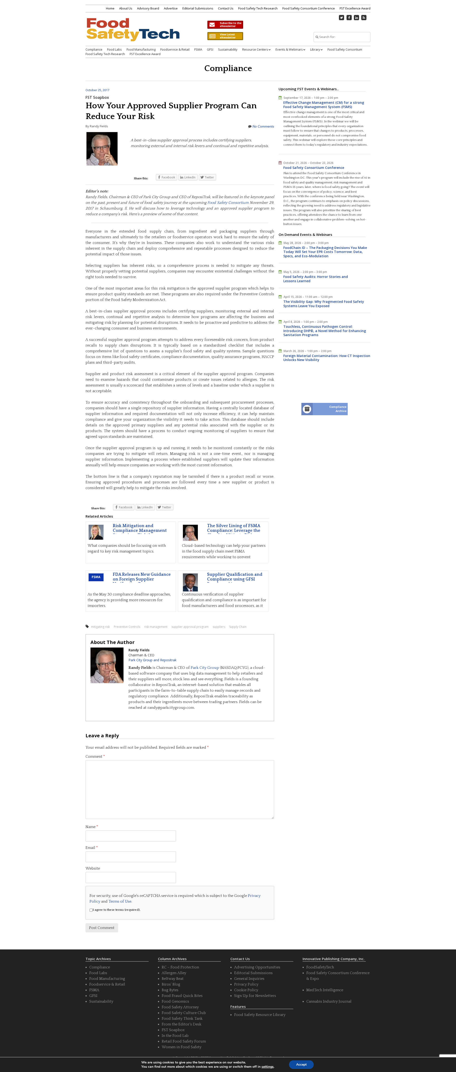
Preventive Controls (127, 627)
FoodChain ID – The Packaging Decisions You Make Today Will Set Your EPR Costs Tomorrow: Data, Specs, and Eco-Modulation (325, 251)
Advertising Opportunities (257, 967)
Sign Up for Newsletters (255, 996)
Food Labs (114, 49)
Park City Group (205, 668)
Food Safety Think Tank (182, 1018)
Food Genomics (175, 1001)
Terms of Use (120, 901)
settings (267, 1067)
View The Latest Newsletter (225, 36)
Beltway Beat (173, 979)
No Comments (263, 126)
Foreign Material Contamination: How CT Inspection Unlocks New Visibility (326, 357)
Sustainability (228, 49)
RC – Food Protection (180, 967)
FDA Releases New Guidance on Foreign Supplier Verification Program (142, 579)
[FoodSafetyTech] (133, 33)
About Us (125, 8)
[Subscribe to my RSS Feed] (364, 17)
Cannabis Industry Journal (329, 1001)
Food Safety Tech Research (258, 8)
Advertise (171, 8)
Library (315, 49)
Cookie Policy (246, 990)
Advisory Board (148, 8)
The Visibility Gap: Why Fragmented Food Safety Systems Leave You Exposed (323, 303)
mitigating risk (100, 627)
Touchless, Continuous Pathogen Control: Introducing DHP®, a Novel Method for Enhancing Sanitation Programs (324, 330)
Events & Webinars (289, 49)
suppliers (219, 627)
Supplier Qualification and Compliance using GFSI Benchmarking (234, 579)
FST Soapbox (97, 97)
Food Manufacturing (141, 49)
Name (92, 827)
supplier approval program (190, 627)
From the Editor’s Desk (181, 1024)
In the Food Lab (175, 1036)
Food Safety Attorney (180, 1007)
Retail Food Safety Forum (184, 1041)
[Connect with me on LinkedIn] (356, 17)
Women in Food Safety (181, 1047)
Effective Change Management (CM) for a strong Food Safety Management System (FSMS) (323, 104)
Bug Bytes (170, 990)
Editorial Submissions (197, 8)
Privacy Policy (246, 984)
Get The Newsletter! (225, 24)
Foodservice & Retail (175, 49)
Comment (95, 756)
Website (93, 868)
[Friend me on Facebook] (349, 17)
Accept (301, 1064)
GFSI (210, 49)
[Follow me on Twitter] (342, 17)
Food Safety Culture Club (184, 1013)
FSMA (198, 49)
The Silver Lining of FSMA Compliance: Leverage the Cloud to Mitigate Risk (233, 531)
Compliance (94, 49)
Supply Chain (238, 627)
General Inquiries (249, 979)
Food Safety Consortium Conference (308, 8)
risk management (155, 627)
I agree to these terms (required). (116, 909)
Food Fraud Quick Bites (182, 996)
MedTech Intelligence (324, 990)
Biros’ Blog (171, 984)
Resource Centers (255, 49)
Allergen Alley (174, 973)
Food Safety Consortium (345, 49)
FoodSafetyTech (320, 967)
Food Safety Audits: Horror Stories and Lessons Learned (315, 278)
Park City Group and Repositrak (152, 660)
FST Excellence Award (355, 8)
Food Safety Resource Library (259, 1015)
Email (92, 848)
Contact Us (225, 8)
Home (110, 8)
